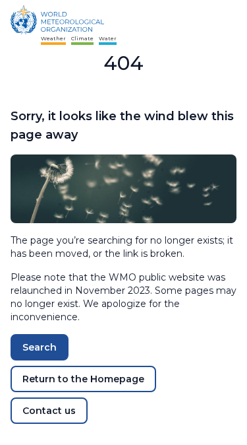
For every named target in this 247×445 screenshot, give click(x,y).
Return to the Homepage (83, 379)
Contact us (49, 411)
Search (39, 347)
